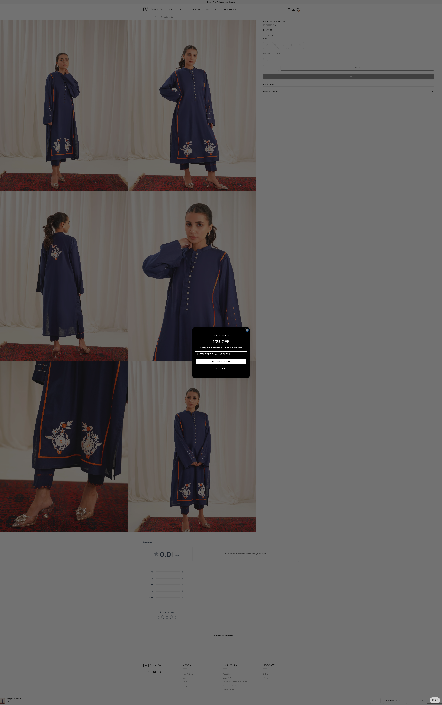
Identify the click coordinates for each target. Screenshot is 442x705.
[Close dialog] (247, 330)
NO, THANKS (221, 368)
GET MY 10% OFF (221, 361)
